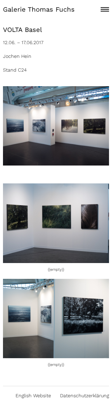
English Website (33, 395)
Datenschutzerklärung (84, 395)
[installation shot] (56, 259)
